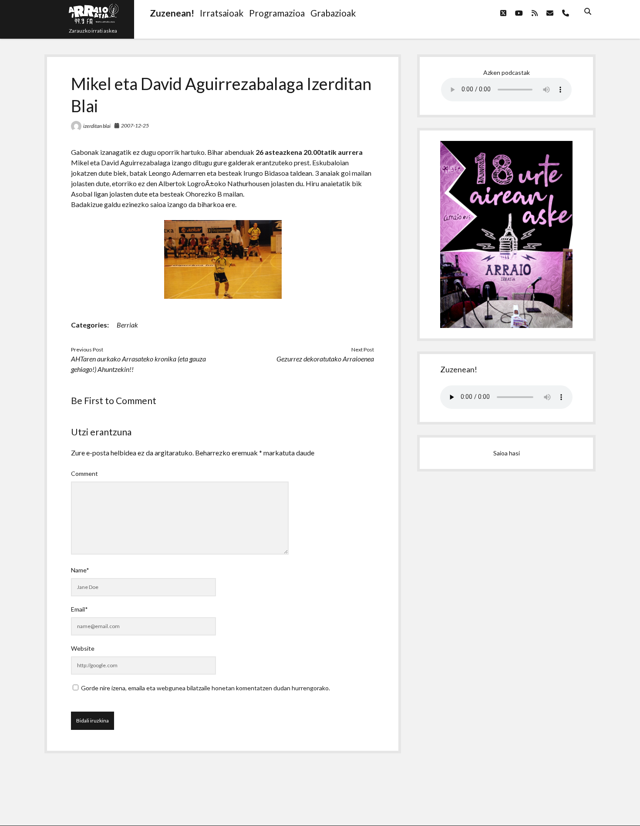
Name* (80, 570)
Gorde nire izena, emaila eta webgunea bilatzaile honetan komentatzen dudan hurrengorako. (205, 688)
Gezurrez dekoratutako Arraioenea (325, 358)
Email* (79, 609)
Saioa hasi (506, 453)
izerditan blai (97, 126)
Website (82, 648)
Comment (84, 473)
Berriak (127, 325)
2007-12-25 (135, 125)
